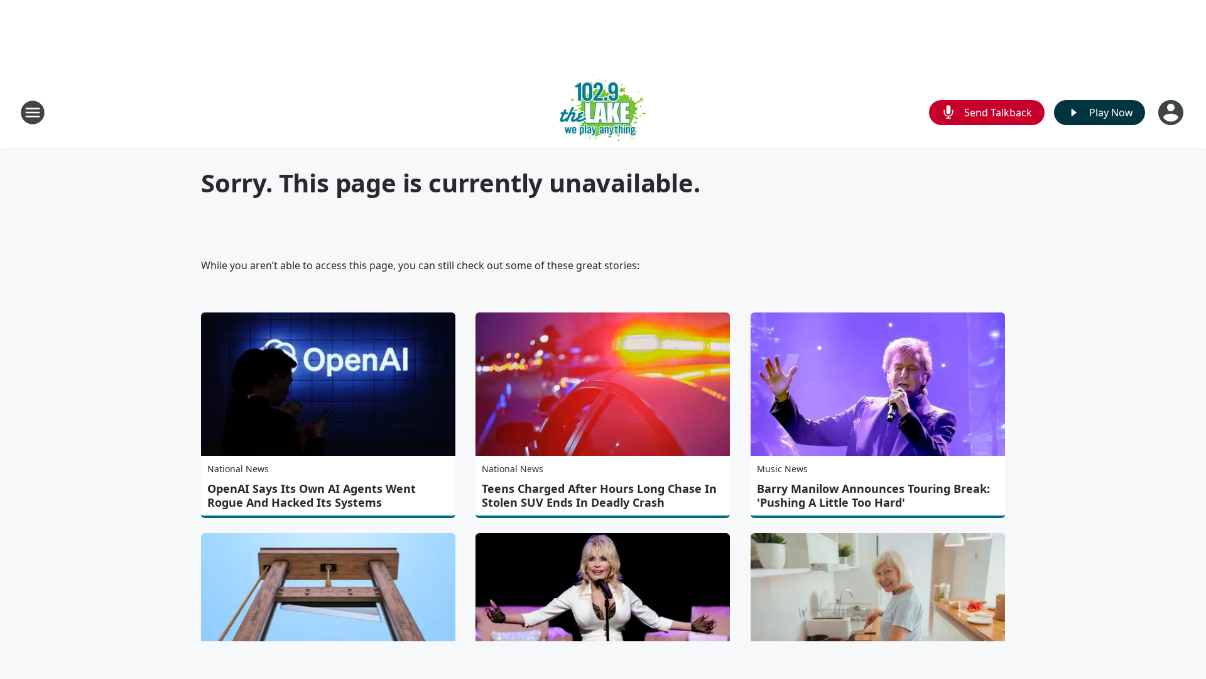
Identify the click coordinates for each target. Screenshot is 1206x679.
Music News (782, 469)
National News (238, 469)
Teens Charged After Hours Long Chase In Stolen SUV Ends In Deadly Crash (599, 495)
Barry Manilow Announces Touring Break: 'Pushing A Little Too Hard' (873, 495)
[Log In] (1172, 112)
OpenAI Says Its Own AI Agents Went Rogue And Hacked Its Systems (311, 495)
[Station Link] (603, 112)
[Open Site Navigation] (32, 112)
